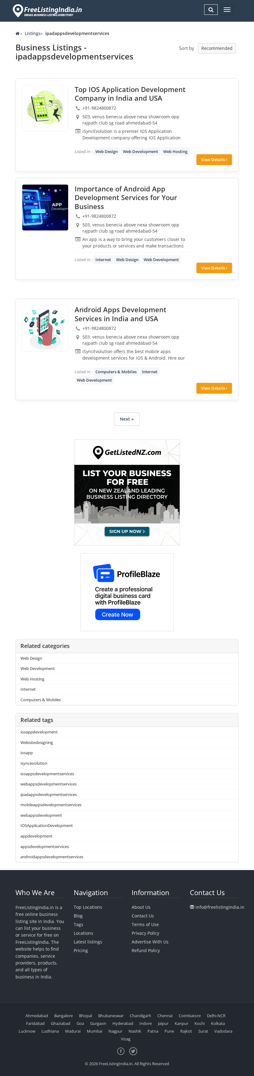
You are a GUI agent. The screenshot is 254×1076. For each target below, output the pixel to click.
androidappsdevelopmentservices (51, 856)
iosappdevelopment (39, 732)
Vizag (125, 1039)
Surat (203, 1031)
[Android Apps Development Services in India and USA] (45, 328)
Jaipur (163, 1023)
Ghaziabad (60, 1023)
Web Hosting (175, 151)
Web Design (106, 151)
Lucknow (27, 1031)
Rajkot (186, 1031)
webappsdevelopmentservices (48, 784)
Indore (145, 1023)
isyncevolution (33, 763)
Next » (127, 419)
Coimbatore (190, 1015)
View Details (213, 159)
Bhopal (85, 1015)
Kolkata (218, 1023)
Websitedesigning (36, 742)
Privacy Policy (145, 933)
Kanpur (181, 1023)
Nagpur (115, 1031)
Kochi (200, 1023)
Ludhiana (50, 1031)
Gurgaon (98, 1023)
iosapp (26, 752)
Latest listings (88, 942)
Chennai (165, 1015)
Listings (33, 33)
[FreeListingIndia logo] (48, 11)
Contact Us (143, 916)
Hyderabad (122, 1023)
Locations (83, 933)
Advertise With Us (150, 942)
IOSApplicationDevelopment (46, 825)
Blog (78, 916)
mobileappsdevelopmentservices (50, 804)
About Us (141, 907)
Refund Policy (146, 950)
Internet (103, 259)
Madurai (73, 1031)
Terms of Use (145, 924)
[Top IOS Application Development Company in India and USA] (45, 108)
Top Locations (88, 907)
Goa (80, 1023)
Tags (78, 924)
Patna (152, 1031)
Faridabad (35, 1023)
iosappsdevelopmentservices (47, 773)
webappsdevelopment (41, 815)
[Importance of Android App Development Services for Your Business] (45, 207)
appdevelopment (36, 836)
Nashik (135, 1031)
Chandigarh (140, 1015)
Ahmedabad (36, 1015)
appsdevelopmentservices (44, 846)
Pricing (81, 950)
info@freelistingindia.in (219, 907)
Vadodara (223, 1031)
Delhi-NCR (216, 1015)
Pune (169, 1031)
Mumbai (94, 1031)
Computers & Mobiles (116, 371)
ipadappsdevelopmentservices (48, 794)
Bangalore (63, 1015)
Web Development (140, 151)
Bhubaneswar (111, 1015)
